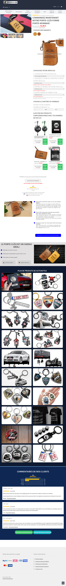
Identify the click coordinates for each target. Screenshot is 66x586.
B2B (45, 11)
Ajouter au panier (33, 180)
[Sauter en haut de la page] (63, 583)
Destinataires (19, 11)
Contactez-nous (39, 569)
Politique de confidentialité (41, 564)
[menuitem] (6, 7)
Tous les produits (60, 12)
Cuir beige (35, 34)
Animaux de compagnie (37, 12)
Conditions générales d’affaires (42, 561)
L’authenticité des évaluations (42, 566)
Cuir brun (39, 34)
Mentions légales (39, 559)
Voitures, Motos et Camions (8, 12)
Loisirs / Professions (28, 12)
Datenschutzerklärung (8, 578)
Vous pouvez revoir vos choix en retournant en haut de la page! (35, 176)
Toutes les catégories (52, 12)
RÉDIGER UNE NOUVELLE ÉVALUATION (42, 532)
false (35, 254)
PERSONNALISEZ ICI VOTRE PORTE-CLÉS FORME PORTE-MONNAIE (48, 235)
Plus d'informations (11, 498)
